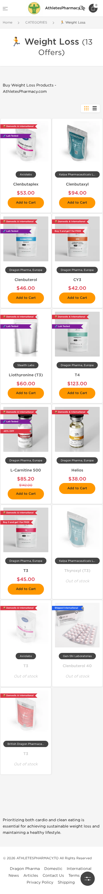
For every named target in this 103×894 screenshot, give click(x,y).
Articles (30, 875)
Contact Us (53, 875)
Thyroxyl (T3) (77, 570)
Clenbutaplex (25, 184)
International (79, 868)
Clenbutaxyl (77, 184)
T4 (77, 375)
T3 (25, 570)
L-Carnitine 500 (25, 470)
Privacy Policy (40, 882)
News (14, 875)
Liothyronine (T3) (26, 375)
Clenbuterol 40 (77, 666)
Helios (77, 470)
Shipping (66, 882)
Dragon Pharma (25, 868)
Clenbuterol (26, 279)
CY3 (77, 279)
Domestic (53, 868)
